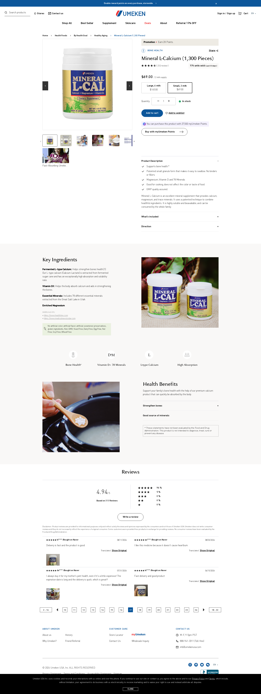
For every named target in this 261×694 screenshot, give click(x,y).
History (68, 635)
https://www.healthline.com (56, 316)
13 (93, 610)
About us (46, 635)
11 (74, 610)
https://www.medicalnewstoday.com (60, 319)
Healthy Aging (100, 36)
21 (168, 610)
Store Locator (116, 635)
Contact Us (115, 641)
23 (186, 610)
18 (140, 610)
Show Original (119, 550)
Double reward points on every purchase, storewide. (129, 3)
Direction (146, 226)
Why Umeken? (49, 641)
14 (102, 610)
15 (112, 610)
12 (83, 610)
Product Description (152, 161)
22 (177, 610)
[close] (216, 4)
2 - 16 (45, 610)
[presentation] (46, 84)
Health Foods (61, 36)
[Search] (6, 13)
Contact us (57, 13)
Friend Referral (72, 641)
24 (196, 610)
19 (149, 610)
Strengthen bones (152, 406)
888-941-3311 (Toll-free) (192, 641)
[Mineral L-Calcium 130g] (87, 83)
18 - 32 (215, 610)
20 (158, 610)
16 (121, 610)
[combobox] (17, 13)
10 (65, 610)
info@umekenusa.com (190, 647)
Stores (40, 13)
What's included (149, 217)
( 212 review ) (162, 66)
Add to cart (152, 113)
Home (45, 36)
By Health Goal (80, 36)
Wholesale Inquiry (140, 641)
